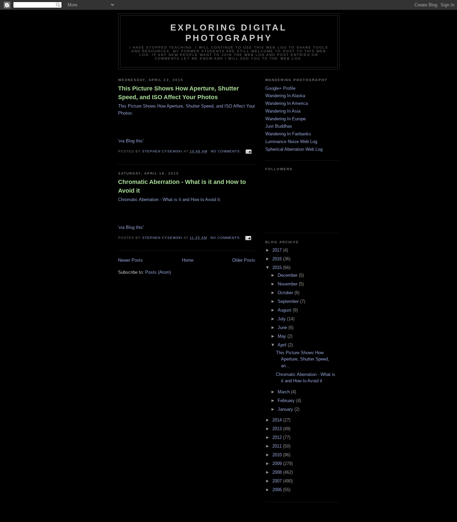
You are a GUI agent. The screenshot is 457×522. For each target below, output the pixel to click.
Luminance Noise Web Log (291, 141)
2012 (277, 437)
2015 (277, 267)
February (287, 400)
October (286, 292)
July (282, 318)
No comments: (227, 151)
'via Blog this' (131, 140)
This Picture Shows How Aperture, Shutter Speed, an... (302, 359)
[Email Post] (248, 151)
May (282, 336)
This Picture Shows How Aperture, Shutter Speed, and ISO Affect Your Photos (178, 92)
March (284, 391)
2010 (277, 454)
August (285, 310)
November (288, 283)
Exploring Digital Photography (228, 32)
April (283, 344)
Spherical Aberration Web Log (294, 149)
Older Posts (243, 260)
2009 (277, 463)
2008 (277, 472)
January (286, 409)
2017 (277, 250)
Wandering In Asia (282, 111)
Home (187, 260)
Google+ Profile (280, 88)
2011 (277, 446)
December (288, 275)
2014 (277, 419)
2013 (277, 428)
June (283, 327)
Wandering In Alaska (285, 95)
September (289, 301)
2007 (277, 480)
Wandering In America (286, 103)
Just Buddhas (278, 126)
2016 (277, 258)
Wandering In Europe (285, 118)
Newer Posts (130, 260)
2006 (277, 489)
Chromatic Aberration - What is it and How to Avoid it (182, 186)
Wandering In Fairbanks (288, 133)
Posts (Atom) (158, 272)
